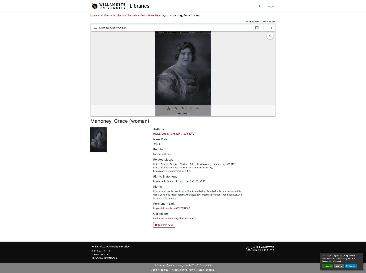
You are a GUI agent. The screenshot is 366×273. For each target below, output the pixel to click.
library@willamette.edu (104, 257)
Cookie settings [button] (159, 269)
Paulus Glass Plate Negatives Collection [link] (154, 15)
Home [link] (93, 15)
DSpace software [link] (164, 265)
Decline (339, 266)
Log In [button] (270, 6)
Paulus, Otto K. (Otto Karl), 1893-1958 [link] (173, 133)
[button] (129, 6)
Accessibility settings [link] (183, 269)
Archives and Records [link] (125, 15)
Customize (350, 266)
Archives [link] (105, 15)
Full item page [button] (165, 224)
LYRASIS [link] (206, 265)
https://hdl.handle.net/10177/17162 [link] (171, 208)
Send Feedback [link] (207, 269)
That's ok (328, 266)
